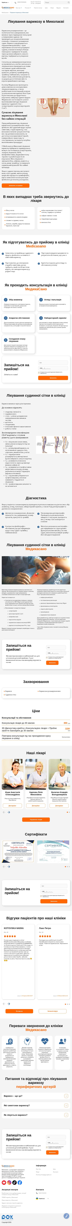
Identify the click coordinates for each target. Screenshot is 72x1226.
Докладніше (12, 805)
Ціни (46, 8)
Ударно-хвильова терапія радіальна (12, 1203)
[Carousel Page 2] (69, 812)
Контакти (65, 8)
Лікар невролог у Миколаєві (10, 1200)
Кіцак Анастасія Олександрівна (12, 793)
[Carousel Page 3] (69, 866)
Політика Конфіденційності (43, 1174)
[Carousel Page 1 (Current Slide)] (67, 812)
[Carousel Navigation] (36, 812)
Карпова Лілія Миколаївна (36, 793)
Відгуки (59, 8)
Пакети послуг (38, 8)
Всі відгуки (19, 1011)
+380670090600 (21, 2)
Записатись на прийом (15, 185)
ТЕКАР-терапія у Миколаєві (10, 1197)
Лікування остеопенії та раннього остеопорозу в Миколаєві (11, 1206)
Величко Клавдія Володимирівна (59, 793)
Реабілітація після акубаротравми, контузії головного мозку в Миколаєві (14, 1193)
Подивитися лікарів (36, 819)
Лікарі (52, 8)
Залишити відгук (53, 1011)
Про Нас (38, 1169)
